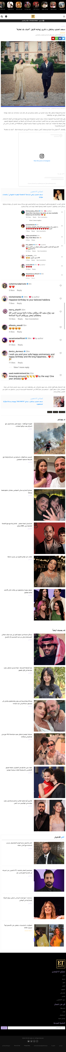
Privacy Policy (27, 1045)
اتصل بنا (53, 1045)
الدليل (40, 20)
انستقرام (62, 1015)
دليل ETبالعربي (61, 1000)
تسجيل (4, 1028)
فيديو (6, 16)
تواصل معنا (61, 1018)
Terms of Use (17, 1045)
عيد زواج (50, 412)
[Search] (11, 16)
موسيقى (62, 993)
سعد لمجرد (62, 412)
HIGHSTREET (34, 20)
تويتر (64, 1012)
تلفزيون (63, 989)
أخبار (64, 976)
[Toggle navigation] (64, 16)
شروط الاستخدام (6, 1045)
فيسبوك (62, 1008)
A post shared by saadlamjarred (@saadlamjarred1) (42, 183)
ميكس (63, 26)
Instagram (34, 1041)
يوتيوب (28, 1041)
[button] (63, 38)
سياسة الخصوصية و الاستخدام (41, 1045)
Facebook (37, 1041)
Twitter (31, 1041)
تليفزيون (30, 529)
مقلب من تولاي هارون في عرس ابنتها (19, 557)
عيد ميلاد (55, 412)
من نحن (60, 1045)
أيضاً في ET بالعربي (36, 192)
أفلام (63, 986)
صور (64, 982)
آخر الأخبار (24, 20)
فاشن (63, 996)
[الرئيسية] (33, 16)
